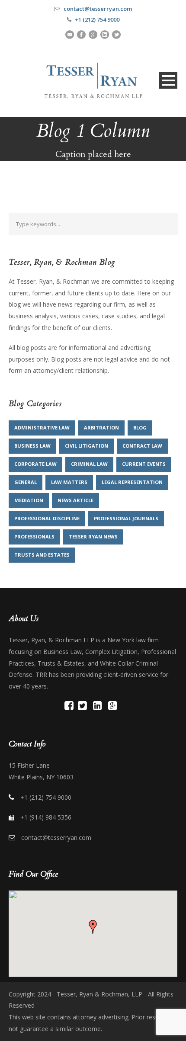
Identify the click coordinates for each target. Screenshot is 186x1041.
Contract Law (142, 445)
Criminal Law (89, 464)
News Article (75, 500)
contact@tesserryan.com (98, 9)
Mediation (28, 500)
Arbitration (101, 427)
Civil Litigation (86, 445)
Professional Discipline (47, 518)
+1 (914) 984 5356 (45, 817)
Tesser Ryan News (93, 536)
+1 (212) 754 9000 (97, 19)
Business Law (32, 445)
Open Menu (168, 80)
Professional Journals (126, 518)
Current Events (144, 464)
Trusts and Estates (42, 554)
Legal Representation (132, 482)
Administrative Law (42, 427)
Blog (140, 427)
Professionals (34, 536)
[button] (93, 926)
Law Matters (69, 482)
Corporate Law (35, 464)
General (25, 482)
